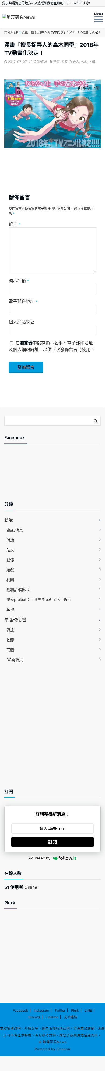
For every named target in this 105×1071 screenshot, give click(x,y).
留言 (14, 224)
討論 (10, 540)
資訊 (10, 630)
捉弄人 (74, 62)
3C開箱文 (14, 659)
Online (20, 887)
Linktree (52, 1017)
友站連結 (70, 1017)
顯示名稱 (19, 280)
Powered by (39, 858)
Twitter (60, 1010)
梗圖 (10, 579)
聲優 (10, 560)
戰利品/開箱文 (18, 589)
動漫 (8, 520)
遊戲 (10, 569)
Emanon (63, 1049)
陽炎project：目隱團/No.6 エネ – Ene (38, 599)
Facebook (20, 1010)
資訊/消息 (40, 62)
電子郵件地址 (23, 301)
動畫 (56, 62)
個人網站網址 (21, 322)
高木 (84, 62)
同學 (92, 62)
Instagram (41, 1010)
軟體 (10, 640)
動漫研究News (54, 1042)
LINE (88, 1010)
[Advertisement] (47, 476)
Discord (34, 1017)
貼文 (10, 550)
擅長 (64, 62)
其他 (10, 609)
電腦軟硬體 (15, 619)
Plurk (75, 1010)
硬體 (10, 649)
